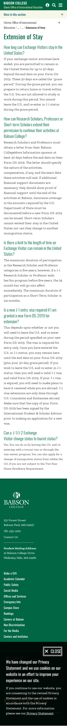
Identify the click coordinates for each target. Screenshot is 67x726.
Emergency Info (12, 602)
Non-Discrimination (14, 625)
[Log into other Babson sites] (47, 5)
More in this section (35, 14)
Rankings (9, 613)
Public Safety (11, 584)
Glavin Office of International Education (23, 7)
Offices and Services (15, 596)
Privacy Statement (39, 713)
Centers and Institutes (16, 636)
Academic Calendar (14, 579)
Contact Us (11, 537)
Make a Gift (10, 573)
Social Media (11, 590)
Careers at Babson (14, 619)
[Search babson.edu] (54, 5)
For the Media (11, 630)
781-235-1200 (12, 531)
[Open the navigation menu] (60, 5)
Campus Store (11, 607)
